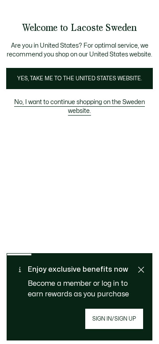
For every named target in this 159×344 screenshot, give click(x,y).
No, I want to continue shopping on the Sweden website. (79, 106)
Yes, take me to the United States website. (79, 78)
